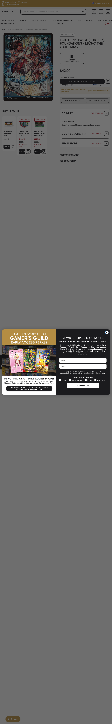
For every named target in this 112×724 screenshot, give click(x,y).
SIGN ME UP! (82, 385)
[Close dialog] (106, 332)
